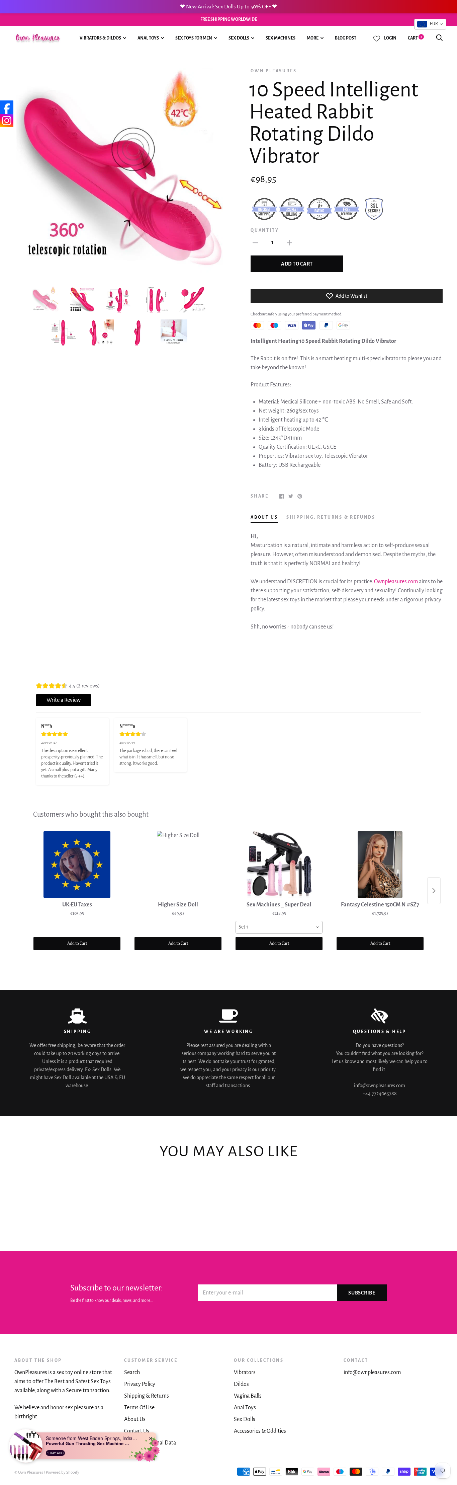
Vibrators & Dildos (100, 38)
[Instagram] (6, 120)
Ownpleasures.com (396, 582)
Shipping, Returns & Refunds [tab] (330, 517)
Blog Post (345, 38)
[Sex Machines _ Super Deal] (279, 864)
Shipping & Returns (146, 1396)
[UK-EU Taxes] (76, 864)
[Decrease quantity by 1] (255, 242)
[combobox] (279, 927)
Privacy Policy (139, 1384)
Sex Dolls (239, 38)
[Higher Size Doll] (177, 864)
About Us (135, 1419)
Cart (415, 38)
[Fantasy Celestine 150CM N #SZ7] (380, 864)
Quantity (265, 230)
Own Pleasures (273, 71)
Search (132, 1372)
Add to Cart (77, 943)
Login (390, 38)
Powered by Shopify (62, 1472)
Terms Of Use (139, 1408)
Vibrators (245, 1372)
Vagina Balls (248, 1396)
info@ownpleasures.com (372, 1372)
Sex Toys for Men (193, 38)
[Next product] (434, 890)
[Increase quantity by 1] (289, 242)
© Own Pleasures (28, 1472)
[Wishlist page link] (376, 38)
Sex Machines (280, 38)
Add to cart (297, 264)
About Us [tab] (264, 517)
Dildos (241, 1384)
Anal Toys (148, 38)
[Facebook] (6, 107)
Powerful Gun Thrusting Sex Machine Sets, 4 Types (87, 1443)
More (312, 38)
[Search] (439, 38)
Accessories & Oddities (260, 1431)
